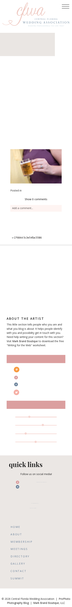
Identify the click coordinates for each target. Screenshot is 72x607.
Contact (19, 571)
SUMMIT (17, 578)
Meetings (19, 549)
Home (15, 527)
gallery (18, 563)
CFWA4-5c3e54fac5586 (28, 237)
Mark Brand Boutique (25, 341)
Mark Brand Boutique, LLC (49, 603)
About (16, 534)
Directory (20, 556)
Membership (22, 541)
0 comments (36, 199)
